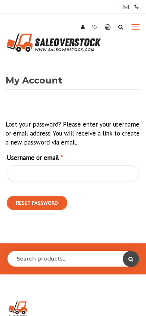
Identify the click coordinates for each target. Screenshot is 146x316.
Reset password (37, 203)
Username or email (46, 158)
